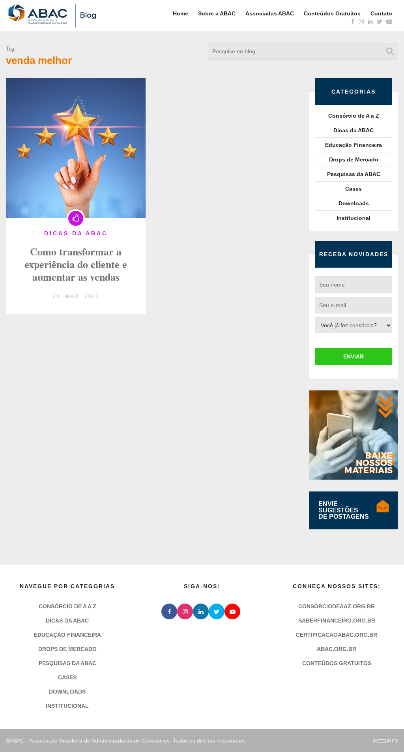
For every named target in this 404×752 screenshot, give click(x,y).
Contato (381, 13)
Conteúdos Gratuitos (332, 13)
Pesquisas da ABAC (353, 174)
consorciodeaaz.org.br (336, 606)
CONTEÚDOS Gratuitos (336, 663)
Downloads (354, 203)
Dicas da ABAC (353, 130)
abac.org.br (336, 649)
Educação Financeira (353, 145)
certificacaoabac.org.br (336, 635)
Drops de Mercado (353, 159)
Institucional (353, 218)
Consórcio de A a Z (353, 116)
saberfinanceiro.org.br (336, 620)
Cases (353, 189)
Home (180, 13)
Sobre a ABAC (217, 13)
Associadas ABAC (269, 13)
